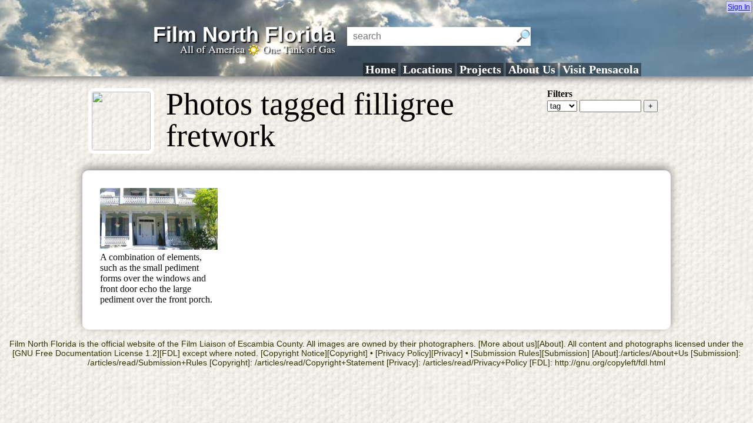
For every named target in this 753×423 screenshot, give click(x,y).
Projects (480, 69)
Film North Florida (244, 34)
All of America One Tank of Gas (257, 49)
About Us (531, 69)
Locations (427, 69)
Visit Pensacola (600, 69)
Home (380, 69)
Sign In (739, 7)
